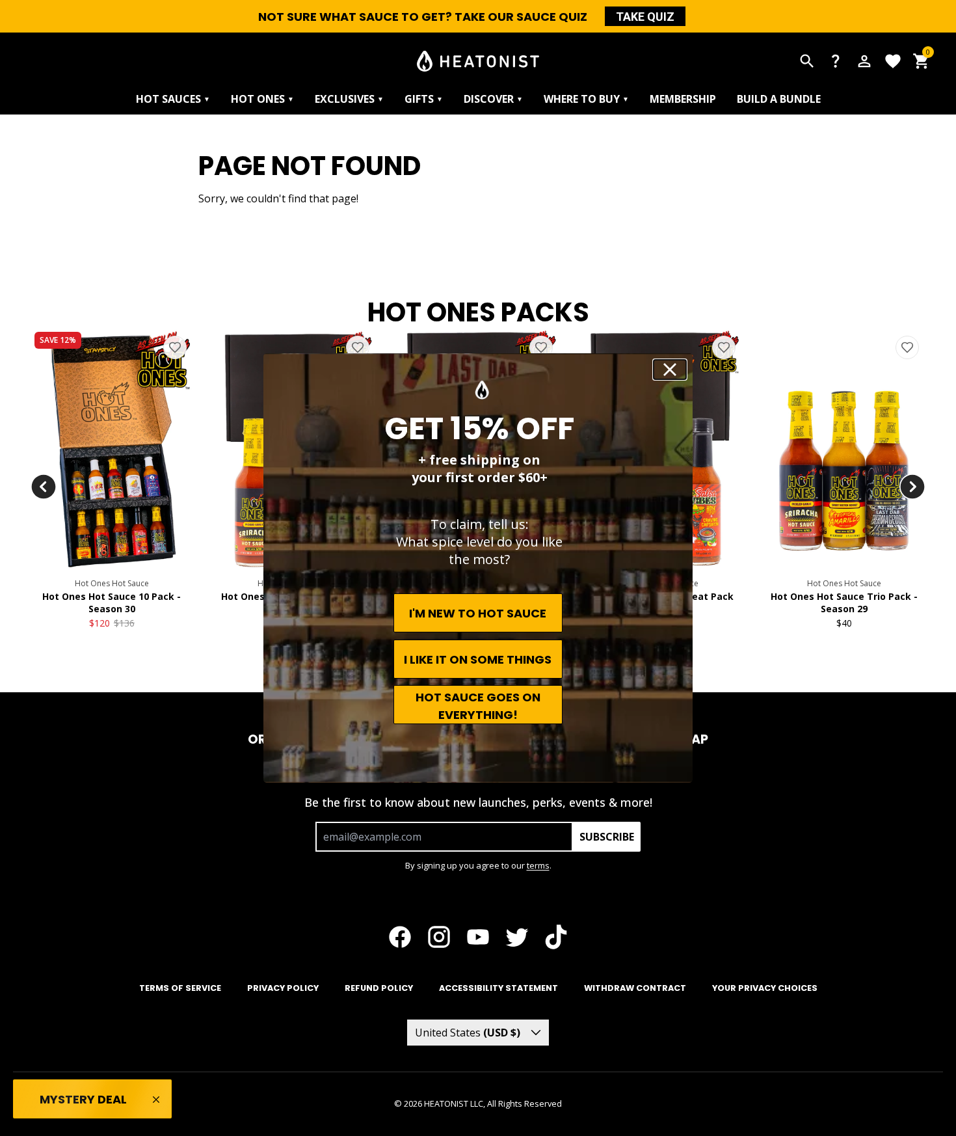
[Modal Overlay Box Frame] (478, 568)
